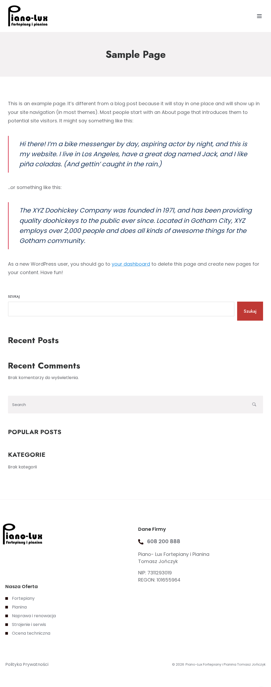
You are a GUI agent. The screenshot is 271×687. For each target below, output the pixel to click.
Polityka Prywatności (26, 664)
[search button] (254, 404)
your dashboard (131, 264)
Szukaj (14, 296)
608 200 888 (163, 541)
